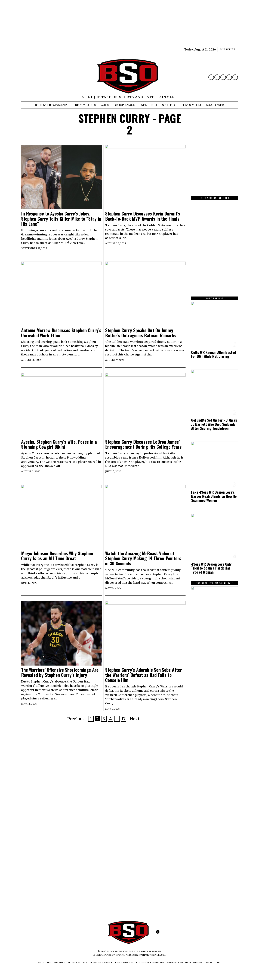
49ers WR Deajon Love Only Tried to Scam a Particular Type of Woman (211, 568)
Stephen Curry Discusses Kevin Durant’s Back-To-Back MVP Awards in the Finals (142, 216)
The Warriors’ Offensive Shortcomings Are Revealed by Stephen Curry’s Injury (59, 672)
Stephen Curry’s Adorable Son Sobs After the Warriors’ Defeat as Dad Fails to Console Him (143, 674)
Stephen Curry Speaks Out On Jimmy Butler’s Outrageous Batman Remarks (140, 333)
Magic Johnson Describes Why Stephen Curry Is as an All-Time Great (57, 556)
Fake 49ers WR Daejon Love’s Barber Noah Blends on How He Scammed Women (214, 496)
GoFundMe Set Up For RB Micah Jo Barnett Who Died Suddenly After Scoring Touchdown (214, 424)
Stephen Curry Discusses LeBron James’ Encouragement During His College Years (143, 444)
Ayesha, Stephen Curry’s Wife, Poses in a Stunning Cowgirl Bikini (59, 444)
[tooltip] (211, 77)
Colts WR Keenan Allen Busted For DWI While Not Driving (213, 354)
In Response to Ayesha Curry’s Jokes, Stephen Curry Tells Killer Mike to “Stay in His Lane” (61, 218)
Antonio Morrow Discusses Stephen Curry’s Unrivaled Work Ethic (61, 333)
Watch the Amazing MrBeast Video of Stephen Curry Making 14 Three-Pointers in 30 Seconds (143, 558)
